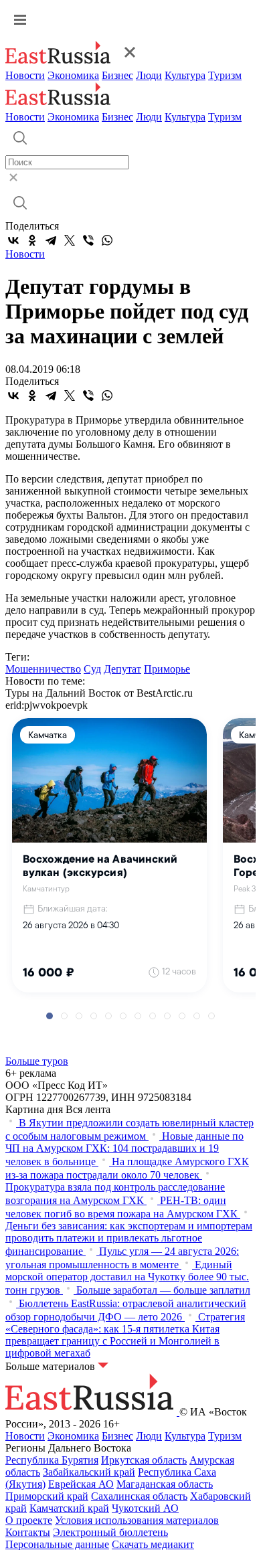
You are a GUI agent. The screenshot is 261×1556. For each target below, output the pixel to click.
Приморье (167, 669)
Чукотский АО (145, 1508)
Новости (25, 75)
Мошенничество (43, 669)
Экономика (73, 75)
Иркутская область (144, 1460)
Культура (185, 75)
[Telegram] (51, 240)
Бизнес (117, 75)
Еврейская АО (81, 1484)
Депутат (122, 669)
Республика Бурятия (51, 1460)
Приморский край (46, 1496)
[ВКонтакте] (13, 240)
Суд (92, 669)
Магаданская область (164, 1484)
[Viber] (88, 240)
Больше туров (36, 1061)
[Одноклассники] (32, 240)
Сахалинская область (139, 1496)
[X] (70, 240)
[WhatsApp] (107, 240)
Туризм (225, 75)
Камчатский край (69, 1508)
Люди (149, 75)
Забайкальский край (89, 1472)
